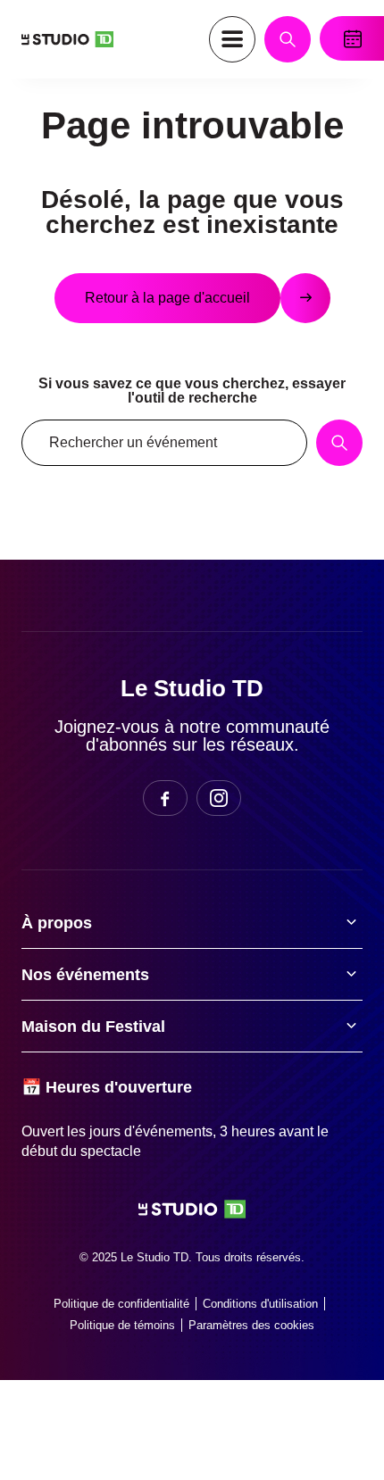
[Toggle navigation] (232, 39)
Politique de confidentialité (121, 1303)
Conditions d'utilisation (260, 1303)
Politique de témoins (122, 1325)
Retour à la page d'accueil (167, 297)
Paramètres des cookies (251, 1325)
